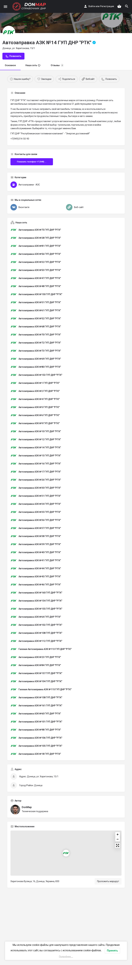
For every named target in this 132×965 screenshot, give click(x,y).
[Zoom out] (117, 839)
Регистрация (107, 6)
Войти (92, 6)
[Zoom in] (117, 834)
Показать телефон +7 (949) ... (32, 161)
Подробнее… (66, 956)
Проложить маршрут (108, 881)
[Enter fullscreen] (117, 845)
